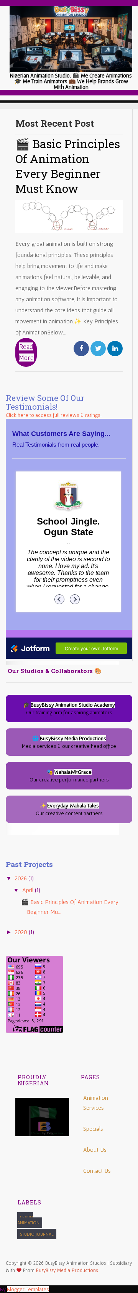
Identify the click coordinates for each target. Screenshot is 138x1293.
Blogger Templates (28, 1289)
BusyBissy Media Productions (67, 1270)
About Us (95, 1149)
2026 (21, 878)
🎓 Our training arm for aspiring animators (69, 708)
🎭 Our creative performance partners (69, 776)
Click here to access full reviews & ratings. (54, 415)
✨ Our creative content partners (69, 809)
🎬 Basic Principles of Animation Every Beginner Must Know (67, 166)
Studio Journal (37, 1234)
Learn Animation (28, 1220)
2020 (22, 931)
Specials (93, 1128)
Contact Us (97, 1170)
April (28, 889)
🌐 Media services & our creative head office (69, 742)
